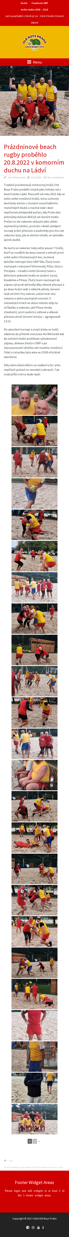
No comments (55, 177)
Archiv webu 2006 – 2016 (34, 9)
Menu (37, 62)
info (10, 1161)
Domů (24, 3)
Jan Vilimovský (16, 177)
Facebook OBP (40, 3)
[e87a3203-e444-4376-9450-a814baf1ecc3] (34, 101)
